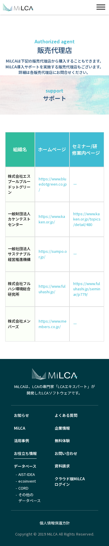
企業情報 (62, 428)
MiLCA (19, 428)
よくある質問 (66, 415)
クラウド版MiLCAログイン (70, 481)
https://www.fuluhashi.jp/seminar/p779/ (86, 289)
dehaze (101, 7)
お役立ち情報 (25, 453)
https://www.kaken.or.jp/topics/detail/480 (87, 219)
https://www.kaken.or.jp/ (52, 219)
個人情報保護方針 (55, 523)
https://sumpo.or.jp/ (53, 254)
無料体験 (62, 440)
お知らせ (21, 415)
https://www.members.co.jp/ (53, 324)
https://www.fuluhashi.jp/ (52, 289)
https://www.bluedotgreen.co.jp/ (53, 184)
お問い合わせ (66, 453)
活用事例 (21, 440)
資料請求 (62, 466)
